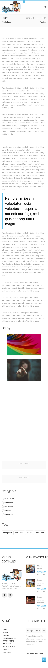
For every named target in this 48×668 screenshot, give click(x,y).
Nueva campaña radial (40, 583)
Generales (9, 502)
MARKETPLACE (9, 647)
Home (27, 18)
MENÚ (5, 632)
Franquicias (9, 498)
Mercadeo (9, 506)
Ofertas (8, 511)
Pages (36, 18)
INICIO (5, 630)
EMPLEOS (6, 652)
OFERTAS (6, 635)
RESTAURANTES (9, 638)
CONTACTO (7, 649)
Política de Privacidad (34, 654)
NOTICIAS (7, 644)
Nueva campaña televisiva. (40, 600)
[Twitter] (10, 595)
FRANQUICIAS (8, 641)
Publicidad (9, 515)
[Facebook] (4, 595)
